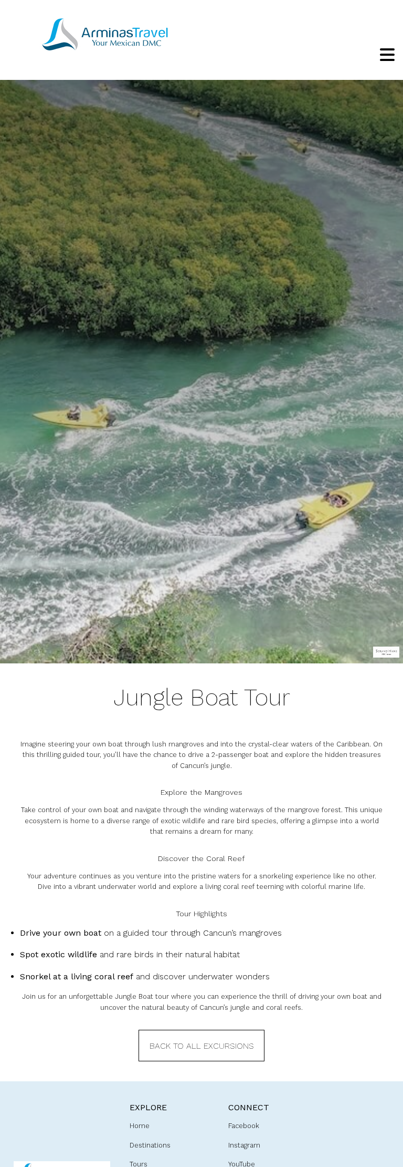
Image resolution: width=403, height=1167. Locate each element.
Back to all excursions (202, 1046)
